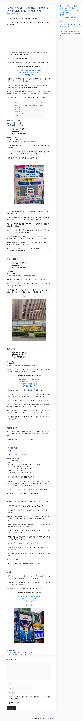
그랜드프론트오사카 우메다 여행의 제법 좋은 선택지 (22, 654)
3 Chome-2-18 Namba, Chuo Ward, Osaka (21, 141)
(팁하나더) (17, 111)
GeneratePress (49, 718)
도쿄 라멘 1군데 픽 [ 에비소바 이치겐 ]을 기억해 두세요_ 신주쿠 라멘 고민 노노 (70, 13)
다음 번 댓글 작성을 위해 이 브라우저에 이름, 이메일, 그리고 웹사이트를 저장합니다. (29, 698)
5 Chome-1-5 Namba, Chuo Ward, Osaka (21, 365)
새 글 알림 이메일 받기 (15, 703)
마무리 (16, 116)
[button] (81, 1)
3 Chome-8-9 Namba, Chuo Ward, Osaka (21, 275)
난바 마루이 (18, 107)
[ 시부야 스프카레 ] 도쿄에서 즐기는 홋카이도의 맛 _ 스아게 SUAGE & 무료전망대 (70, 33)
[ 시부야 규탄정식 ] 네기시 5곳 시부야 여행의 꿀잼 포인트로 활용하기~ (70, 27)
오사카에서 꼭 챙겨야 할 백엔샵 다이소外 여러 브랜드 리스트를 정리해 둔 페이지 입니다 (29, 73)
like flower (12, 650)
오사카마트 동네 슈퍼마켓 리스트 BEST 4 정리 (21, 652)
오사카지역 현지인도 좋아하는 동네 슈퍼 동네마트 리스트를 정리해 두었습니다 (29, 599)
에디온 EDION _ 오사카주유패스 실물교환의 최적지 (29, 105)
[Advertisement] (29, 39)
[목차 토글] (41, 102)
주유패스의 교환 (19, 113)
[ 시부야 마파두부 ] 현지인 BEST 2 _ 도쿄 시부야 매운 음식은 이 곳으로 (70, 20)
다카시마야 (18, 109)
